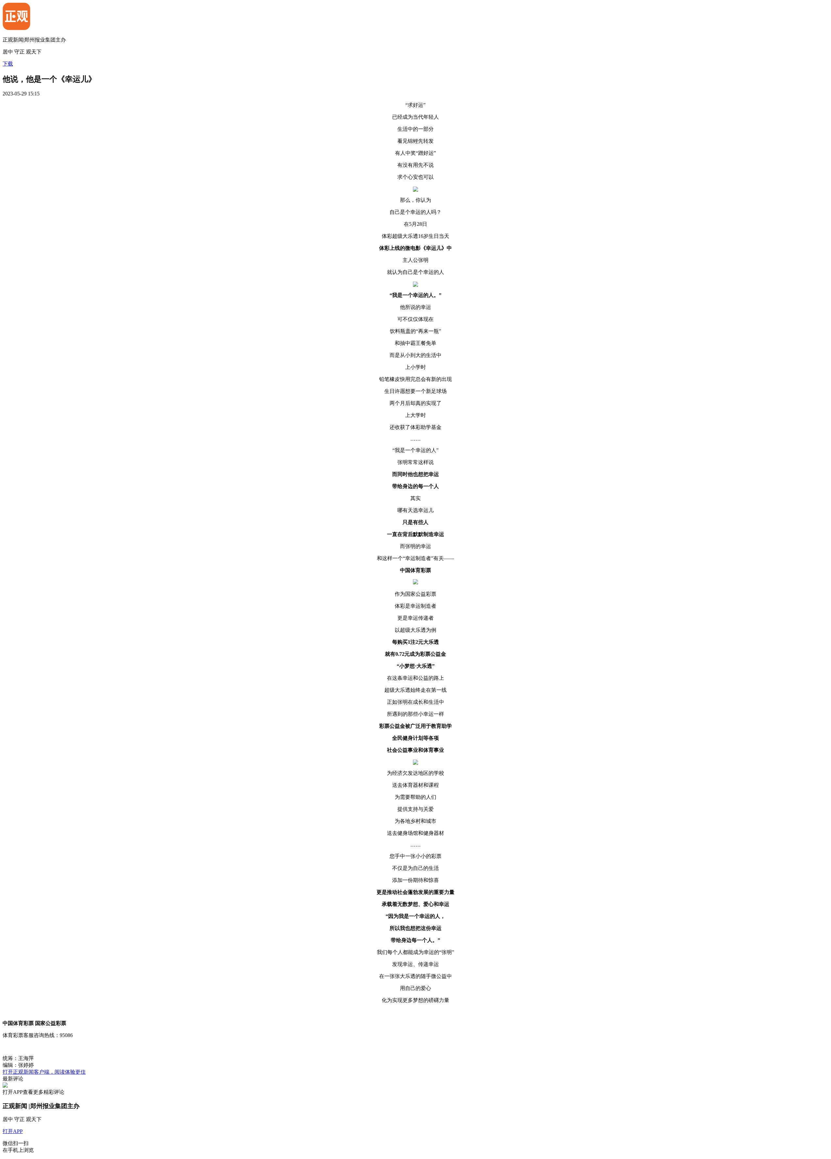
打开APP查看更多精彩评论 (33, 1092)
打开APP (13, 1131)
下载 (8, 64)
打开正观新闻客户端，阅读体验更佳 (44, 1072)
